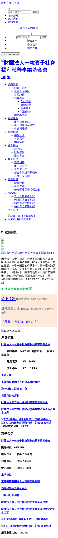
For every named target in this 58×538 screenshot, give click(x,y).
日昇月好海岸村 (10, 395)
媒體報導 (26, 104)
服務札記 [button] (13, 193)
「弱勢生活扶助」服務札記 (19, 322)
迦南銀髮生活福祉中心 (14, 388)
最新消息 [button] (13, 179)
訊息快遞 (19, 186)
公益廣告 (26, 101)
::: (9, 8)
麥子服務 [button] (13, 159)
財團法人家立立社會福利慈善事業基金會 (24, 402)
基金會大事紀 (22, 91)
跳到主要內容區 (10, 2)
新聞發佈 (19, 182)
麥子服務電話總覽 (24, 125)
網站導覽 (13, 22)
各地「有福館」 (23, 176)
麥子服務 (19, 162)
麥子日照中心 (22, 165)
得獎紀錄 (19, 94)
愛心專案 (19, 155)
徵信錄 (18, 148)
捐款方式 (19, 135)
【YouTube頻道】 (44, 422)
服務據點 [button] (13, 118)
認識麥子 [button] (13, 84)
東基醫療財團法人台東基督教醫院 (20, 382)
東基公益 (6, 375)
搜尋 (35, 12)
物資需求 (19, 142)
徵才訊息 (13, 209)
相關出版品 (20, 115)
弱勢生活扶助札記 (24, 203)
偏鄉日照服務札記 (24, 206)
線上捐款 (8, 299)
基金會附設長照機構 (25, 172)
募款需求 (19, 138)
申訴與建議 (20, 128)
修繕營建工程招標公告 (27, 189)
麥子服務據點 (22, 121)
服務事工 (26, 108)
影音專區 (19, 98)
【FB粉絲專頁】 (41, 419)
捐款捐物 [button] (13, 132)
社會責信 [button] (13, 145)
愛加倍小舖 (20, 169)
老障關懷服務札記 (24, 199)
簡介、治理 (20, 87)
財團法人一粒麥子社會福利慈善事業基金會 (25, 344)
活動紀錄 (26, 111)
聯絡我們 (13, 18)
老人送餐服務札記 (24, 196)
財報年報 (19, 152)
